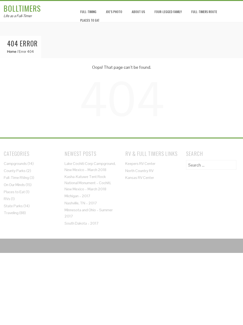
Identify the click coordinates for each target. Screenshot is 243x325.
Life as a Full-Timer (18, 16)
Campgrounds (15, 163)
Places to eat (89, 20)
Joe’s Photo (114, 11)
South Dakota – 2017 (82, 223)
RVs (7, 198)
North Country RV (139, 170)
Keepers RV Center (140, 163)
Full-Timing (88, 11)
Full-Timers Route (204, 11)
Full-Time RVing (16, 177)
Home (11, 51)
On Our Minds (14, 184)
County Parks (15, 170)
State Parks (13, 205)
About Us (138, 11)
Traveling (11, 212)
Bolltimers (22, 8)
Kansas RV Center (139, 177)
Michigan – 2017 (77, 195)
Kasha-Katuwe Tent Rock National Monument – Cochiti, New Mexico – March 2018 (88, 182)
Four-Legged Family (168, 11)
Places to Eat (14, 191)
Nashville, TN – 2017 (81, 203)
